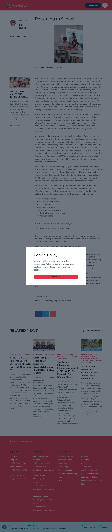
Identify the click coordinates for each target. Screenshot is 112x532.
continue (56, 277)
